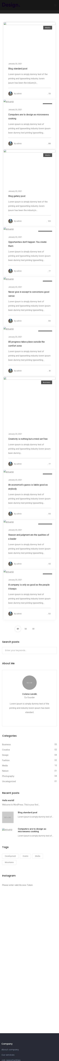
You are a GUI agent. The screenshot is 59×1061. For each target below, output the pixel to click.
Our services (7, 1054)
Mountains (9, 862)
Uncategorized (9, 781)
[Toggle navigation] (55, 5)
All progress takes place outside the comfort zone (26, 343)
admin (19, 93)
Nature (5, 771)
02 (26, 629)
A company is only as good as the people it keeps (29, 586)
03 (33, 629)
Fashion (6, 760)
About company (10, 1049)
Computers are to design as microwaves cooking (28, 116)
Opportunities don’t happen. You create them (27, 244)
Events (25, 856)
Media (47, 28)
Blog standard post (17, 68)
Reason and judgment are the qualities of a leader (28, 536)
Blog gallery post (16, 196)
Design (5, 755)
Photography (8, 776)
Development (10, 856)
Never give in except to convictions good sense (28, 294)
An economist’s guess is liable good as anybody (28, 486)
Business (46, 382)
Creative (6, 749)
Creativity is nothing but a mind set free (28, 439)
